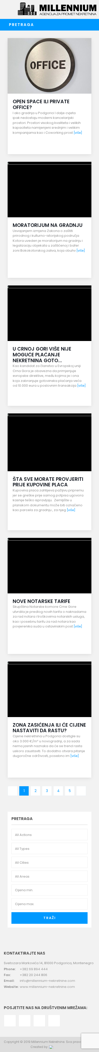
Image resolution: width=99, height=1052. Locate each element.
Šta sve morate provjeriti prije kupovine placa (48, 482)
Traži (49, 917)
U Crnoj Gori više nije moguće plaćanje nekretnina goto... (42, 355)
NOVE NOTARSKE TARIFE (41, 601)
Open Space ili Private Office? (41, 104)
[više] (78, 132)
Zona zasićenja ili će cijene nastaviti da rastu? (49, 728)
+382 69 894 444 (34, 969)
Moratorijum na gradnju (47, 225)
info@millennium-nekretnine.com (47, 980)
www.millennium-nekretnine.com (47, 986)
